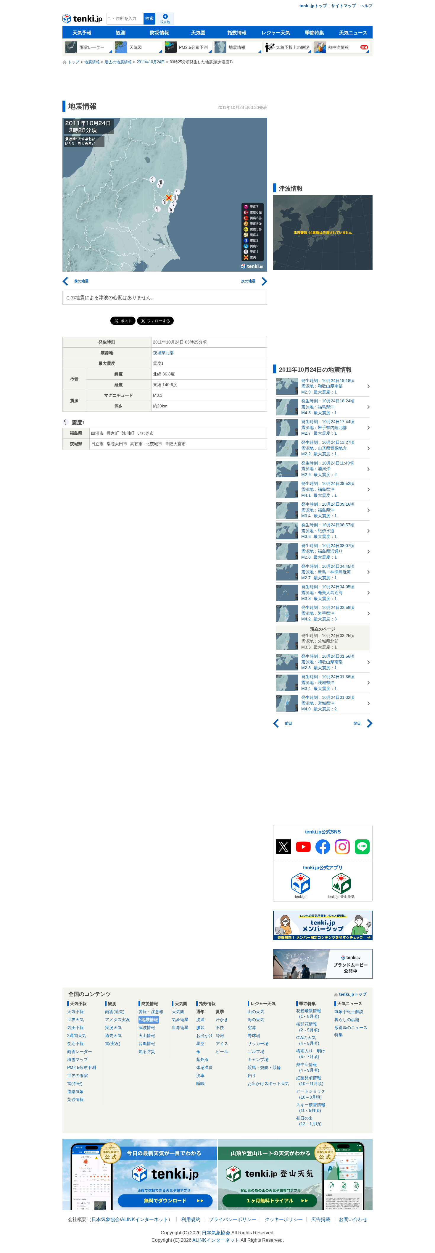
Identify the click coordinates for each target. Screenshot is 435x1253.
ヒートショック (310, 1094)
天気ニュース (353, 32)
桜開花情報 (307, 1027)
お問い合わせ (353, 1219)
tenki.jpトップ (313, 5)
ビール (222, 1051)
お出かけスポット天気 (268, 1083)
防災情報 (159, 32)
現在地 (165, 22)
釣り (252, 1075)
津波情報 (146, 1027)
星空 (200, 1043)
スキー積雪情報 (310, 1107)
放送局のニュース (351, 1027)
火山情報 (146, 1035)
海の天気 (256, 1019)
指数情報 (237, 32)
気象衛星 (180, 1019)
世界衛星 (180, 1027)
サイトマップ (343, 5)
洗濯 (200, 1019)
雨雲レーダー (79, 1051)
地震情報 (149, 1019)
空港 (252, 1027)
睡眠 (200, 1083)
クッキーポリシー (284, 1219)
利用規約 (190, 1219)
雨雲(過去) (115, 1011)
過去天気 (113, 1035)
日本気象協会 (105, 1219)
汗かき (222, 1019)
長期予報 (75, 1043)
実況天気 (113, 1027)
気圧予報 (75, 1027)
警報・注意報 (150, 1011)
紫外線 (202, 1059)
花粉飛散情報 (308, 1013)
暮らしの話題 (346, 1019)
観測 (120, 32)
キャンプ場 (258, 1059)
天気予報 (81, 32)
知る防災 (146, 1051)
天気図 (198, 32)
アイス (222, 1043)
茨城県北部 (163, 352)
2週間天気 (76, 1035)
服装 (200, 1027)
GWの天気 (307, 1040)
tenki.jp (83, 20)
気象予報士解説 (348, 1011)
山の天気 (256, 1011)
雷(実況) (112, 1043)
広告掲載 (320, 1219)
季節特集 (314, 32)
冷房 (220, 1035)
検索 (149, 18)
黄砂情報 (75, 1099)
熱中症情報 (307, 1067)
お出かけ (204, 1035)
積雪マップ (77, 1059)
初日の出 (309, 1121)
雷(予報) (75, 1083)
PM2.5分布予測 (81, 1067)
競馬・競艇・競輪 (264, 1067)
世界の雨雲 (77, 1075)
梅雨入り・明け (310, 1054)
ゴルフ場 (256, 1051)
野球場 (254, 1035)
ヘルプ (366, 5)
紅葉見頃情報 (309, 1080)
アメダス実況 (117, 1019)
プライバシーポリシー (232, 1219)
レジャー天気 (276, 32)
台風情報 (146, 1043)
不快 (220, 1027)
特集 (338, 1034)
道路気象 (75, 1091)
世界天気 (75, 1019)
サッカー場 (258, 1043)
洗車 (200, 1075)
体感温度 (204, 1067)
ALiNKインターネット (144, 1219)
